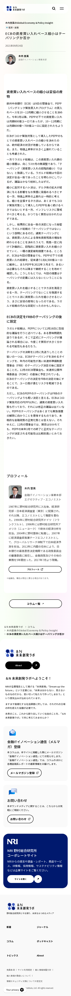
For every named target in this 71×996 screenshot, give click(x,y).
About (18, 665)
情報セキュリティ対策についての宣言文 (25, 981)
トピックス (12, 955)
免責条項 (11, 969)
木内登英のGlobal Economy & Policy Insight (32, 630)
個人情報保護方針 (43, 969)
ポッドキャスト (45, 941)
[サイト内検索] (54, 8)
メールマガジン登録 (22, 773)
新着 (9, 927)
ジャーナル (42, 927)
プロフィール (33, 569)
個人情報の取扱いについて (19, 975)
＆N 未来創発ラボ (13, 626)
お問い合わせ (18, 819)
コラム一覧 (33, 604)
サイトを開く (21, 879)
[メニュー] (62, 8)
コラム (31, 626)
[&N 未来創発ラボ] (15, 8)
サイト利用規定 (25, 969)
